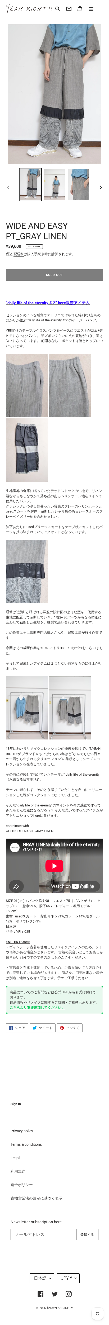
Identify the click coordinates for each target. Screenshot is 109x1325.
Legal (15, 1158)
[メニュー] (91, 8)
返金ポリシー (22, 1185)
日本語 (40, 1278)
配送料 (18, 254)
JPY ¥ (66, 1278)
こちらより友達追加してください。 (37, 1007)
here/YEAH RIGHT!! (60, 1308)
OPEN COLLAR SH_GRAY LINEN (29, 831)
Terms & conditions (26, 1144)
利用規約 (18, 1171)
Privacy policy (22, 1131)
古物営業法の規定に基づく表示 (36, 1198)
